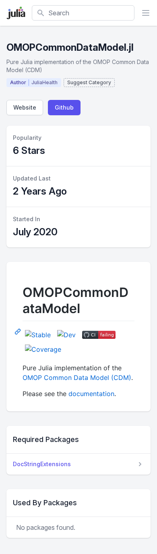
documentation (91, 394)
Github (64, 107)
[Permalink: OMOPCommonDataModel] (18, 331)
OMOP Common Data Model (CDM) (77, 377)
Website (24, 107)
